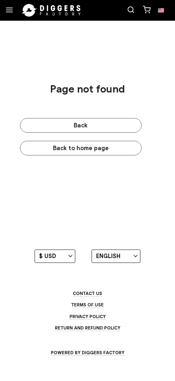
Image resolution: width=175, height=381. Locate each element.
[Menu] (9, 10)
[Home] (51, 10)
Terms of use (87, 305)
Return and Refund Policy (87, 328)
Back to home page (81, 148)
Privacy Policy (88, 316)
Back (81, 125)
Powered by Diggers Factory (88, 352)
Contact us (87, 293)
